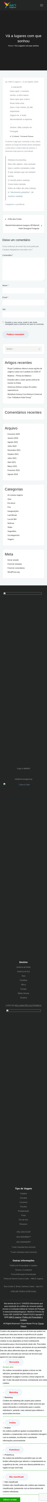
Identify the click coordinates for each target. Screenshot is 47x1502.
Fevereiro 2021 (14, 470)
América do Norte (23, 967)
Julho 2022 (12, 446)
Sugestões (12, 531)
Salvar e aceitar (10, 1500)
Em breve (11, 503)
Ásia (23, 976)
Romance (23, 1224)
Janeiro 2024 (13, 438)
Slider (10, 527)
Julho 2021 (12, 458)
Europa (23, 989)
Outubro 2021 (13, 454)
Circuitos (23, 1198)
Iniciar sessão (13, 560)
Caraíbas (23, 980)
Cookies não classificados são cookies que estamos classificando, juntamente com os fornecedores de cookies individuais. (24, 1488)
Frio (9, 507)
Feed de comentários (16, 568)
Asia (9, 499)
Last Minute (20, 204)
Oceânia (23, 998)
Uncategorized (13, 535)
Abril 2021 (12, 462)
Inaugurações (13, 511)
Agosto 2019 (13, 474)
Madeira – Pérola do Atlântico (19, 376)
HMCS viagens (14, 82)
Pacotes (23, 1207)
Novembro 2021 (14, 450)
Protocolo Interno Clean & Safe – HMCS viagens (23, 1279)
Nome (5, 285)
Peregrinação (23, 1211)
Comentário (7, 255)
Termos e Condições (23, 1270)
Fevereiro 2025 (14, 434)
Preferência (14, 1450)
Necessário (14, 1362)
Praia (23, 1215)
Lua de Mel (12, 519)
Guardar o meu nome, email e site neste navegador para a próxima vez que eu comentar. (24, 323)
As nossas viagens (15, 495)
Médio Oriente (23, 993)
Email (5, 297)
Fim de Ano (23, 1220)
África (23, 985)
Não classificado (16, 1477)
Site (4, 309)
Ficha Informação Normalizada (23, 1274)
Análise (12, 1423)
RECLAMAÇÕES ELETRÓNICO (28, 1006)
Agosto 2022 (13, 442)
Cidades (23, 1194)
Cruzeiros (23, 1202)
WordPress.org (14, 572)
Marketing (13, 1392)
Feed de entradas (15, 564)
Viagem (11, 539)
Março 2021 (12, 466)
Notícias (11, 523)
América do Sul (23, 972)
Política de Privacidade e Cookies (23, 1266)
